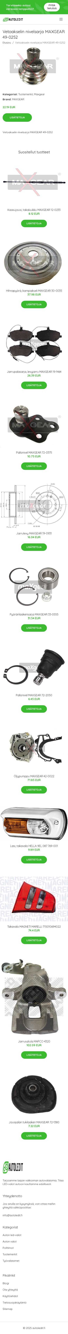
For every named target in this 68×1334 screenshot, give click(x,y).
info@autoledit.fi (12, 1215)
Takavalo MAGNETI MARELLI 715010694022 (34, 926)
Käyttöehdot (10, 1296)
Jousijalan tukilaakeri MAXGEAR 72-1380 (34, 1122)
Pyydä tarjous (52, 7)
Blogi (6, 1283)
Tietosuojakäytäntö (15, 1302)
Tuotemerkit (25, 94)
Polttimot (8, 1248)
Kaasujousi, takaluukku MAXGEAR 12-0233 (34, 210)
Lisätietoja (17, 117)
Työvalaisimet (11, 1260)
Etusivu (7, 42)
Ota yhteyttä (10, 1289)
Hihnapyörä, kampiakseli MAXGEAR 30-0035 (34, 290)
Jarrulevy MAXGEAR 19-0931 (34, 533)
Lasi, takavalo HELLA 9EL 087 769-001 (34, 846)
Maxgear (39, 94)
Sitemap (8, 1309)
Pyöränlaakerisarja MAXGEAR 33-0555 (34, 614)
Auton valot (10, 1241)
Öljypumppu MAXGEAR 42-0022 (34, 776)
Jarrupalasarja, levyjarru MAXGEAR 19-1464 (34, 371)
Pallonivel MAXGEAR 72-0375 (34, 452)
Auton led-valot (12, 1235)
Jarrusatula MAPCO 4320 (34, 1041)
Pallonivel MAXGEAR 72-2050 (34, 695)
